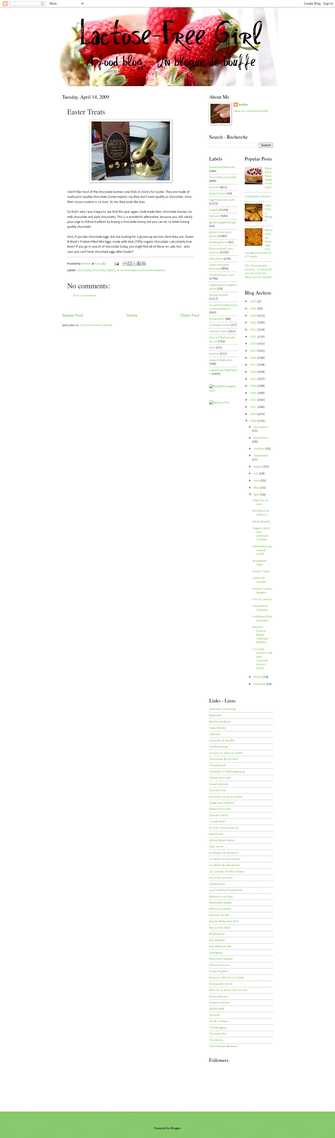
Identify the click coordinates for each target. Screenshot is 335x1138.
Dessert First (217, 790)
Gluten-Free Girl (220, 809)
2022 (254, 329)
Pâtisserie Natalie (221, 959)
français (214, 216)
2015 (254, 379)
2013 (254, 393)
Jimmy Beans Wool (222, 840)
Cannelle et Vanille (221, 740)
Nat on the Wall (219, 927)
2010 (254, 414)
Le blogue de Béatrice (223, 853)
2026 (254, 301)
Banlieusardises (220, 721)
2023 (254, 322)
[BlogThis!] (129, 263)
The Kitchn (216, 1040)
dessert (214, 187)
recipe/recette (218, 295)
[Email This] (125, 263)
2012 (254, 400)
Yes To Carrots (262, 599)
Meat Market (261, 521)
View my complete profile (251, 111)
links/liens (216, 258)
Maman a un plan (221, 896)
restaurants (217, 319)
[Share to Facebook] (139, 263)
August (258, 466)
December (261, 427)
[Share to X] (134, 263)
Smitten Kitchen (219, 1002)
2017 (254, 364)
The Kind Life (217, 1033)
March (258, 677)
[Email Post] (116, 263)
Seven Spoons (218, 996)
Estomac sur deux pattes (226, 796)
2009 (254, 421)
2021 (254, 336)
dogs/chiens (217, 193)
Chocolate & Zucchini (223, 759)
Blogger (175, 1128)
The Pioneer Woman (223, 1046)
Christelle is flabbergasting (227, 771)
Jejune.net (216, 834)
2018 (254, 358)
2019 (254, 350)
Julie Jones (216, 846)
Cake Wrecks (217, 728)
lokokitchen (217, 884)
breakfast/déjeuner (222, 167)
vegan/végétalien (220, 360)
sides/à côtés (218, 331)
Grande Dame (218, 815)
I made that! (217, 821)
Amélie (243, 104)
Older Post (189, 315)
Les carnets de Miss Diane (226, 871)
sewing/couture (219, 325)
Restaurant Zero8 (220, 984)
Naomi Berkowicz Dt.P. (224, 921)
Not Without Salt (220, 946)
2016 (254, 372)
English (110, 270)
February (260, 684)
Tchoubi (214, 1015)
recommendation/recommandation (140, 270)
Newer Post (72, 315)
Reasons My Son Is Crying (226, 977)
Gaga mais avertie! (222, 802)
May (257, 487)
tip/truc (214, 353)
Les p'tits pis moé (221, 877)
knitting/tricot (218, 242)
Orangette (216, 952)
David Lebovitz (219, 784)
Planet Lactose (219, 965)
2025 (254, 308)
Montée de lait (219, 915)
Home (131, 315)
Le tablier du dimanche (224, 859)
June (257, 480)
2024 (254, 315)
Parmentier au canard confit (262, 550)
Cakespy (214, 734)
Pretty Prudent (218, 971)
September (261, 455)
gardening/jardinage (222, 222)
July (256, 473)
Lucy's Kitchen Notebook (225, 890)
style (212, 347)
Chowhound (217, 765)
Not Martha (217, 940)
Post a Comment (84, 295)
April (257, 494)
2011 (254, 407)
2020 (254, 343)
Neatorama (217, 934)
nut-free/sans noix (221, 275)
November (261, 438)
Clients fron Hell (220, 777)
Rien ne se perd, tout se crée (228, 990)
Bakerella (215, 715)
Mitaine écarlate (220, 908)
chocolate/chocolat (90, 270)
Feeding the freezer (258, 196)
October (259, 448)
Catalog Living (218, 746)
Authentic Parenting (222, 709)
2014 (254, 386)
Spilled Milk (216, 1008)
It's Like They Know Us (224, 828)
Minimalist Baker (220, 902)
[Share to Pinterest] (143, 263)
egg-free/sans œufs (222, 199)
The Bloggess (218, 1027)
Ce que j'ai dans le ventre (226, 753)
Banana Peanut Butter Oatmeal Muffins (260, 635)
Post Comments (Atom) (96, 325)
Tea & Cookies (219, 1021)
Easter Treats (261, 571)
